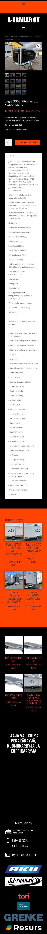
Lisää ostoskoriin (27, 142)
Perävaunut (13, 36)
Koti (6, 36)
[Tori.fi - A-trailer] (23, 896)
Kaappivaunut (24, 36)
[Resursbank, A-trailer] (23, 927)
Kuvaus (11, 155)
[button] (38, 46)
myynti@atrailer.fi (24, 855)
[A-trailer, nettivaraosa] (23, 906)
